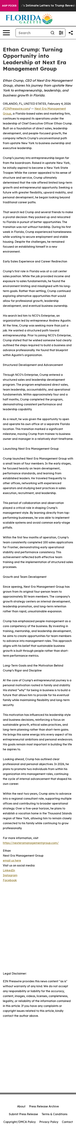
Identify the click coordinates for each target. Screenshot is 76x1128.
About (21, 1106)
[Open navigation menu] (6, 32)
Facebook (10, 880)
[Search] (52, 33)
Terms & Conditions (54, 1114)
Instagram (10, 875)
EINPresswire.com (16, 108)
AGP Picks (9, 5)
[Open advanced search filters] (61, 33)
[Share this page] (70, 32)
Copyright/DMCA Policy (19, 1122)
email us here (12, 860)
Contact (67, 1122)
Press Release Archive (44, 1106)
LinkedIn (9, 870)
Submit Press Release (23, 1114)
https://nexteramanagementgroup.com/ (31, 843)
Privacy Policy (48, 1122)
